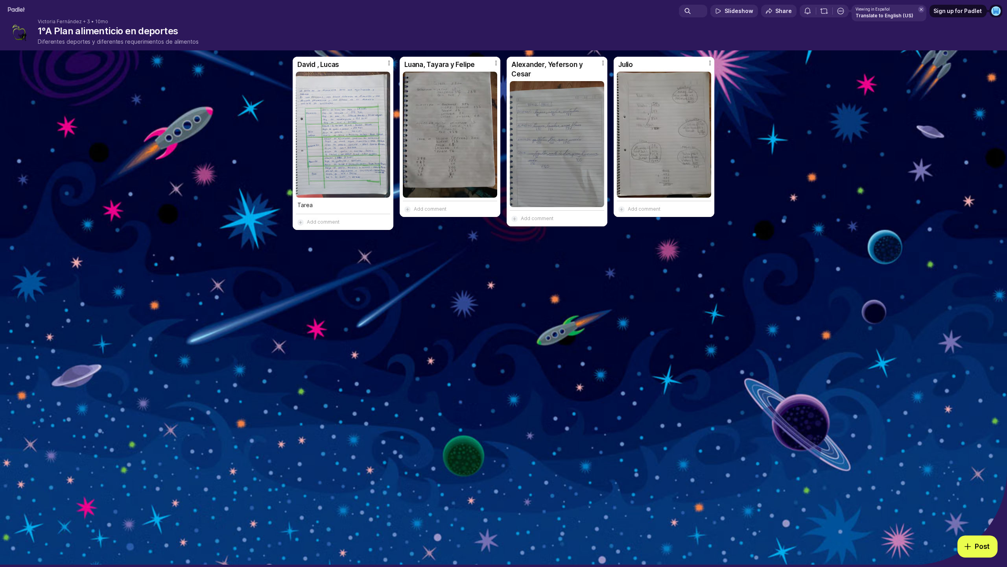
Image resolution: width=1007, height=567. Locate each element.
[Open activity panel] (807, 11)
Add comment (323, 222)
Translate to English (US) (884, 16)
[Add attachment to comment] (300, 222)
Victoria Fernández (60, 21)
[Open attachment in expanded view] (343, 135)
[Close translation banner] (921, 9)
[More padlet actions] (840, 11)
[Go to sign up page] (996, 11)
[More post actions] (389, 63)
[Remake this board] (824, 11)
